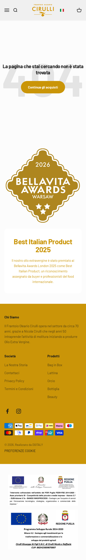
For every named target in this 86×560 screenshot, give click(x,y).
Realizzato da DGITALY (29, 444)
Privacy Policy (14, 381)
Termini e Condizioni (18, 389)
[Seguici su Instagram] (19, 411)
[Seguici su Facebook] (7, 411)
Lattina (52, 373)
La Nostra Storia (16, 365)
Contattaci (11, 373)
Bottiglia (53, 389)
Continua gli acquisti (43, 87)
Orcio (51, 381)
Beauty (52, 397)
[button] (62, 10)
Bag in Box (54, 365)
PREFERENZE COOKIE (20, 451)
